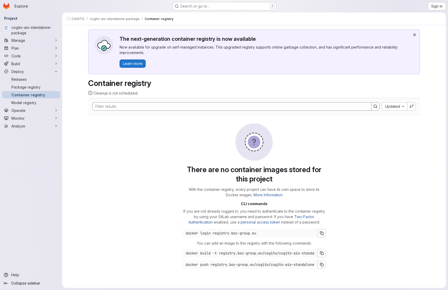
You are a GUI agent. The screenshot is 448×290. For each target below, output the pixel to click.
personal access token (260, 222)
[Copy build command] (322, 253)
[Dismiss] (414, 35)
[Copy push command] (322, 264)
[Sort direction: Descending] (412, 106)
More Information (268, 195)
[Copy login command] (322, 233)
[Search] (375, 106)
